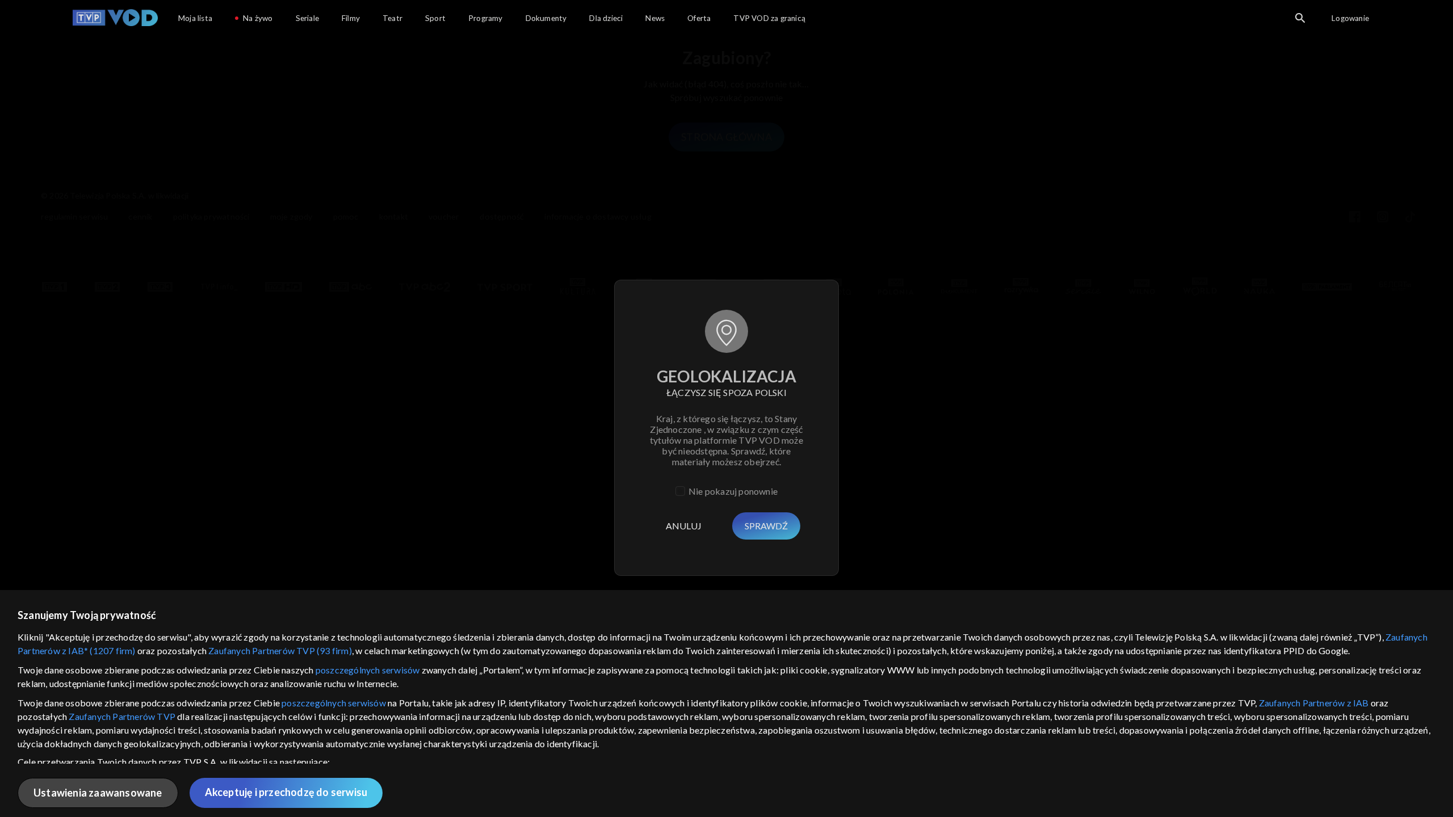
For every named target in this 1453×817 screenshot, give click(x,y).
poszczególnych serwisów (368, 669)
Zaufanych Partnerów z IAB (1314, 702)
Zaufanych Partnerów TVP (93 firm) (280, 650)
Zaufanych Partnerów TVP (122, 716)
